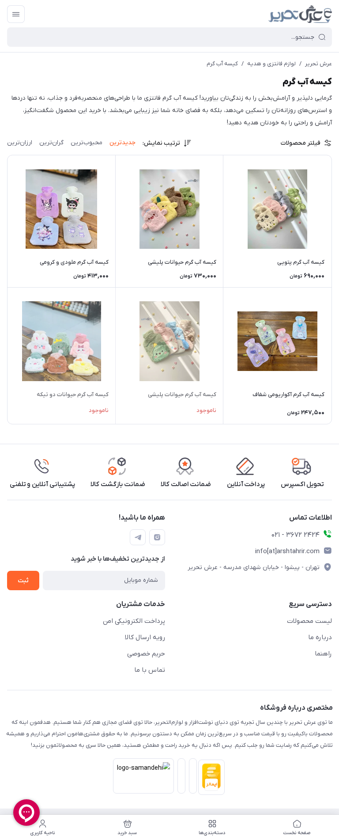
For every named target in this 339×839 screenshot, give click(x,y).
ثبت (23, 581)
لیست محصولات (309, 621)
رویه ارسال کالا (145, 637)
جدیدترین (122, 143)
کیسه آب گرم (222, 63)
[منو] (16, 14)
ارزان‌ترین (19, 143)
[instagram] (157, 537)
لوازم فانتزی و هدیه (271, 63)
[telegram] (138, 537)
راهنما (323, 653)
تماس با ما (149, 670)
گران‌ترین (51, 143)
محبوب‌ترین (86, 143)
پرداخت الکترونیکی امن (134, 621)
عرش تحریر (318, 63)
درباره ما (320, 637)
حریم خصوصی (146, 653)
